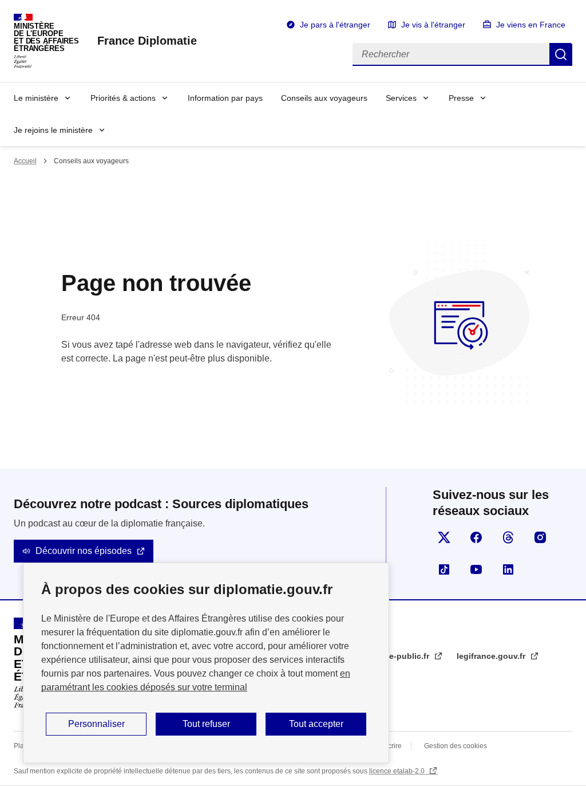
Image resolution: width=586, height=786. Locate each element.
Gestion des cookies (455, 746)
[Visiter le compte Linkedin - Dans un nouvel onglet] (508, 569)
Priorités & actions (123, 98)
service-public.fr (398, 656)
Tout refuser (206, 724)
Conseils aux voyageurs (324, 98)
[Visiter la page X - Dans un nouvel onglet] (444, 537)
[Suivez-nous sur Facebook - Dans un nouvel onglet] (476, 537)
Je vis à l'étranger (433, 24)
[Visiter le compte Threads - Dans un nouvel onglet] (508, 537)
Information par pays (225, 98)
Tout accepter (316, 724)
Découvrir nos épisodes (83, 551)
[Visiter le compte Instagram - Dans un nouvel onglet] (540, 537)
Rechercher (560, 54)
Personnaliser (96, 724)
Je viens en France (530, 24)
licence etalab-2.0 (397, 771)
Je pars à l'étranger (335, 24)
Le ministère (36, 98)
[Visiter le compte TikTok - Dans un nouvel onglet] (444, 569)
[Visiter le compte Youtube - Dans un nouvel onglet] (476, 569)
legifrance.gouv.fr (492, 656)
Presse (461, 98)
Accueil (25, 161)
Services (401, 98)
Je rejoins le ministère (53, 130)
